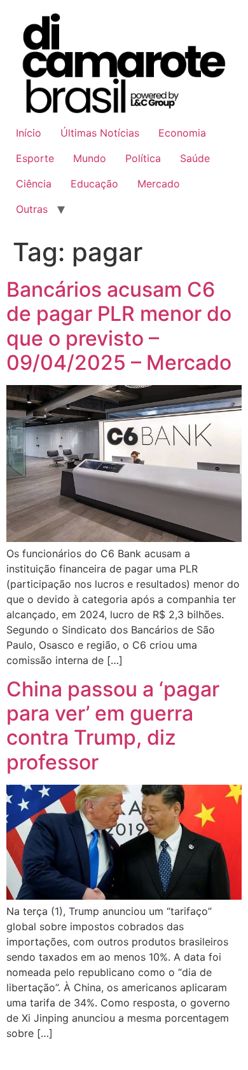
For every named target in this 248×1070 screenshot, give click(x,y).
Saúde (195, 158)
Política (143, 158)
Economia (182, 132)
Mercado (158, 183)
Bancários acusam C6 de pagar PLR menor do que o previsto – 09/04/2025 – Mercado (118, 326)
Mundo (89, 158)
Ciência (34, 183)
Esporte (35, 158)
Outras (32, 209)
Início (28, 132)
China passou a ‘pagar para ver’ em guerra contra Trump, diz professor (112, 726)
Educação (94, 183)
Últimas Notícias (99, 132)
